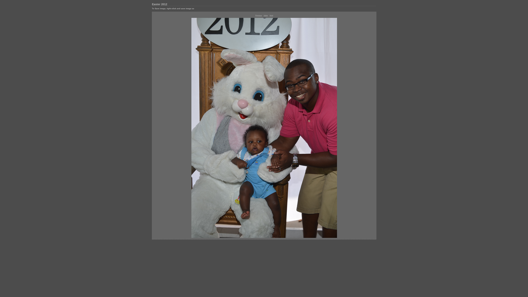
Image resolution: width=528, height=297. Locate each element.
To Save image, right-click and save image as (173, 8)
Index (266, 15)
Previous (258, 15)
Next (271, 15)
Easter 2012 (159, 4)
